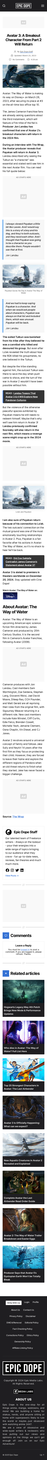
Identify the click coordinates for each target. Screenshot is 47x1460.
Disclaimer (31, 1316)
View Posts (12, 875)
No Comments (18, 59)
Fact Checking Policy (22, 1329)
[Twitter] (17, 870)
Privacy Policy (16, 1316)
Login (27, 1302)
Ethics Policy (33, 1335)
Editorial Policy (32, 1322)
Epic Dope (14, 1455)
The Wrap (18, 816)
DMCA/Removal (14, 1322)
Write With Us (13, 1303)
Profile (36, 1302)
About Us (15, 1310)
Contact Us (28, 1310)
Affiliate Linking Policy (22, 1348)
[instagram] (12, 870)
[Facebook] (7, 870)
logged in (25, 949)
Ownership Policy (22, 1341)
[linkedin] (22, 870)
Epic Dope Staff (26, 51)
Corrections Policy (15, 1335)
